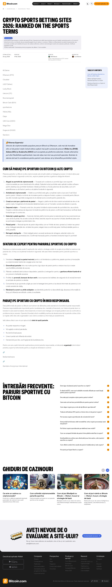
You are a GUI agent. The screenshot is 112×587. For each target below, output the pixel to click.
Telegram (99, 559)
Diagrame (52, 564)
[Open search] (91, 3)
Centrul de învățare (55, 566)
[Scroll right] (107, 470)
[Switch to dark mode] (87, 3)
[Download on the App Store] (13, 566)
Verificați (99, 569)
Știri (51, 559)
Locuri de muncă (39, 573)
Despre (36, 559)
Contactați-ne (38, 561)
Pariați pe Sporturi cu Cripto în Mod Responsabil (96, 84)
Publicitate (37, 564)
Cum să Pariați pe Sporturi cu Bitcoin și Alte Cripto (96, 75)
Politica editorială (9, 47)
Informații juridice (39, 566)
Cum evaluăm (42, 47)
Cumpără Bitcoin (70, 568)
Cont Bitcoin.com (70, 561)
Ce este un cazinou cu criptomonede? (12, 494)
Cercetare (53, 569)
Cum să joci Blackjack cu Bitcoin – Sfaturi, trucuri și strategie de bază (68, 495)
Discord (98, 564)
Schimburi (84, 559)
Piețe (51, 561)
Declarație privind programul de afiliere (26, 47)
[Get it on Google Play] (13, 561)
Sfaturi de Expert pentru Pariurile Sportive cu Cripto (95, 79)
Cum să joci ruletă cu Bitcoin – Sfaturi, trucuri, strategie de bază (96, 495)
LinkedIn (99, 566)
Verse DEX (68, 570)
